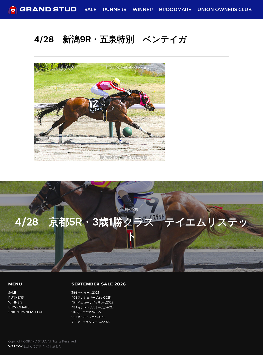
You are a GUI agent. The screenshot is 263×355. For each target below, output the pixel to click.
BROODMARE (175, 9)
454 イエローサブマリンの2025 (92, 302)
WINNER (143, 9)
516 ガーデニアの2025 (86, 312)
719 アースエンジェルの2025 (91, 322)
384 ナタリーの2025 (85, 292)
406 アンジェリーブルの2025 (91, 297)
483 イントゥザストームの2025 (92, 307)
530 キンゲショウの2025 (88, 317)
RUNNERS (114, 9)
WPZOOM (15, 346)
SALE (90, 9)
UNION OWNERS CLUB (224, 9)
